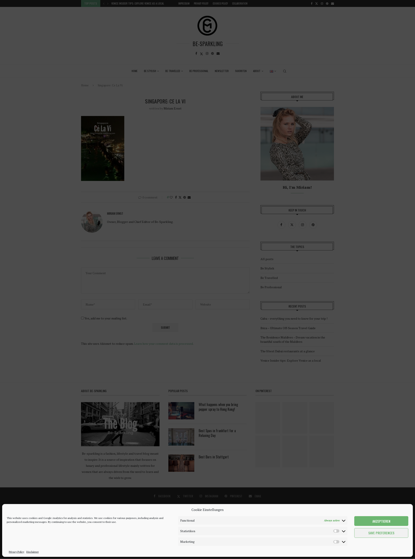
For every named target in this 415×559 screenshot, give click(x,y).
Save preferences (381, 533)
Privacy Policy (16, 551)
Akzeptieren (381, 521)
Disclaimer (32, 551)
